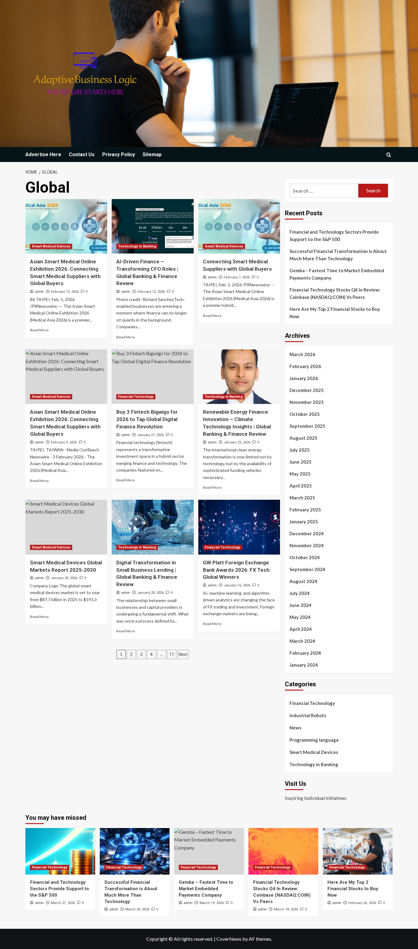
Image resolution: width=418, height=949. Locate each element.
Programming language (314, 740)
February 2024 (305, 653)
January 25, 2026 (237, 442)
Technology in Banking (137, 246)
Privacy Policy (118, 154)
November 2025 (306, 402)
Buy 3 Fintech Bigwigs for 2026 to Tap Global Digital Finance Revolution (147, 419)
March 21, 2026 (63, 903)
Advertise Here (43, 154)
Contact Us (82, 154)
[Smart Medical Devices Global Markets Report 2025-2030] (66, 527)
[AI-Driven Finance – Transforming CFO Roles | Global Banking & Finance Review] (152, 226)
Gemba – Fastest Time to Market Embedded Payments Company (336, 274)
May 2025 (300, 473)
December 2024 (306, 533)
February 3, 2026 (64, 442)
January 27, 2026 (150, 435)
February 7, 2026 (237, 277)
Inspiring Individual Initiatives (315, 798)
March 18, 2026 (286, 909)
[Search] (389, 154)
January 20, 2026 (64, 578)
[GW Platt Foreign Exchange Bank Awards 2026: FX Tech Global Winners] (239, 527)
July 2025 (299, 450)
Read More (39, 330)
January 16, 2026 (237, 585)
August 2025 (303, 438)
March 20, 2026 (137, 909)
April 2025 (300, 485)
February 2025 (305, 509)
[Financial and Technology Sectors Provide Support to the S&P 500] (60, 851)
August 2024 (303, 581)
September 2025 (307, 426)
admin (39, 291)
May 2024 (300, 617)
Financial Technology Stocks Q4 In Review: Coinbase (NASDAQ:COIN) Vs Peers (334, 293)
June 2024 (300, 605)
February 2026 (305, 366)
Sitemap (152, 154)
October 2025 (304, 414)
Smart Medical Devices (51, 246)
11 (171, 654)
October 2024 (304, 557)
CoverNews (228, 939)
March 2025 (302, 497)
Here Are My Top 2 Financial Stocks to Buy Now (334, 312)
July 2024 (299, 593)
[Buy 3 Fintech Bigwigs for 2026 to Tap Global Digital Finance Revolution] (152, 376)
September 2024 (307, 569)
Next (183, 654)
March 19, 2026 (212, 903)
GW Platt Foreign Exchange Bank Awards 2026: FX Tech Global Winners (236, 569)
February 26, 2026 (362, 903)
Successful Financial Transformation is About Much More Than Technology (338, 254)
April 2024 (300, 629)
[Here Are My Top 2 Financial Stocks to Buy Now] (358, 851)
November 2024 (306, 545)
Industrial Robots (307, 715)
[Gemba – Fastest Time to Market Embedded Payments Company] (209, 851)
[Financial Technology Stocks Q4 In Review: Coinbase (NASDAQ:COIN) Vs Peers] (283, 851)
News (295, 727)
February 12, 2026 (151, 292)
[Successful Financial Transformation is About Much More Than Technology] (135, 851)
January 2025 (303, 521)
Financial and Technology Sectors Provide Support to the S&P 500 (334, 235)
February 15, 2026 (65, 292)
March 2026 (302, 354)
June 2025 (300, 462)
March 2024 (302, 641)
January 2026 (303, 378)
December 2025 (306, 390)
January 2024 (303, 665)
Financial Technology (136, 397)
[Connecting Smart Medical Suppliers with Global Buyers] (239, 226)
